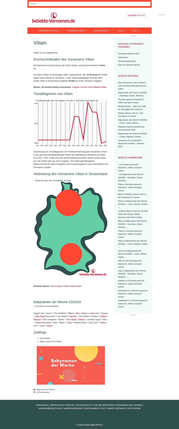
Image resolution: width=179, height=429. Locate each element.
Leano (92, 313)
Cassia (38, 322)
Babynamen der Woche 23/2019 (57, 302)
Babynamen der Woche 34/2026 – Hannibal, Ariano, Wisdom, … (130, 177)
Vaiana (103, 322)
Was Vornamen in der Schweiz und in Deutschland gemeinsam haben (132, 85)
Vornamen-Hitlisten (48, 31)
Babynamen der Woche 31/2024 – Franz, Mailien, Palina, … (133, 204)
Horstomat (122, 57)
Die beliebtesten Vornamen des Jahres (118, 405)
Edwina (81, 319)
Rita (78, 313)
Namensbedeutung (49, 408)
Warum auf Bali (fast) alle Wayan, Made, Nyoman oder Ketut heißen (133, 214)
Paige (42, 316)
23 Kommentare (42, 392)
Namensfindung (101, 31)
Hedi (37, 316)
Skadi (73, 319)
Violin (78, 286)
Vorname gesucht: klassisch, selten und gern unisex (130, 167)
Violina (66, 286)
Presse (69, 405)
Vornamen (42, 405)
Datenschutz (84, 405)
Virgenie (76, 87)
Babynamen (91, 408)
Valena (59, 286)
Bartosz (73, 316)
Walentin (97, 87)
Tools (120, 31)
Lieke (69, 322)
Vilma (53, 286)
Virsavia (84, 87)
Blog (134, 31)
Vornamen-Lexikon (76, 31)
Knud (120, 201)
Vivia (90, 87)
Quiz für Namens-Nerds (129, 65)
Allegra (103, 316)
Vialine (73, 286)
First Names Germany (113, 408)
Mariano (37, 319)
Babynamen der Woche (45, 390)
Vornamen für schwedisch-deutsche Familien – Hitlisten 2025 (131, 143)
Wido (104, 87)
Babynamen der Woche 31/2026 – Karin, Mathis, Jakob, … (132, 254)
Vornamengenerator (127, 61)
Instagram (134, 408)
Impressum (56, 405)
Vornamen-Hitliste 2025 (128, 54)
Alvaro (50, 326)
